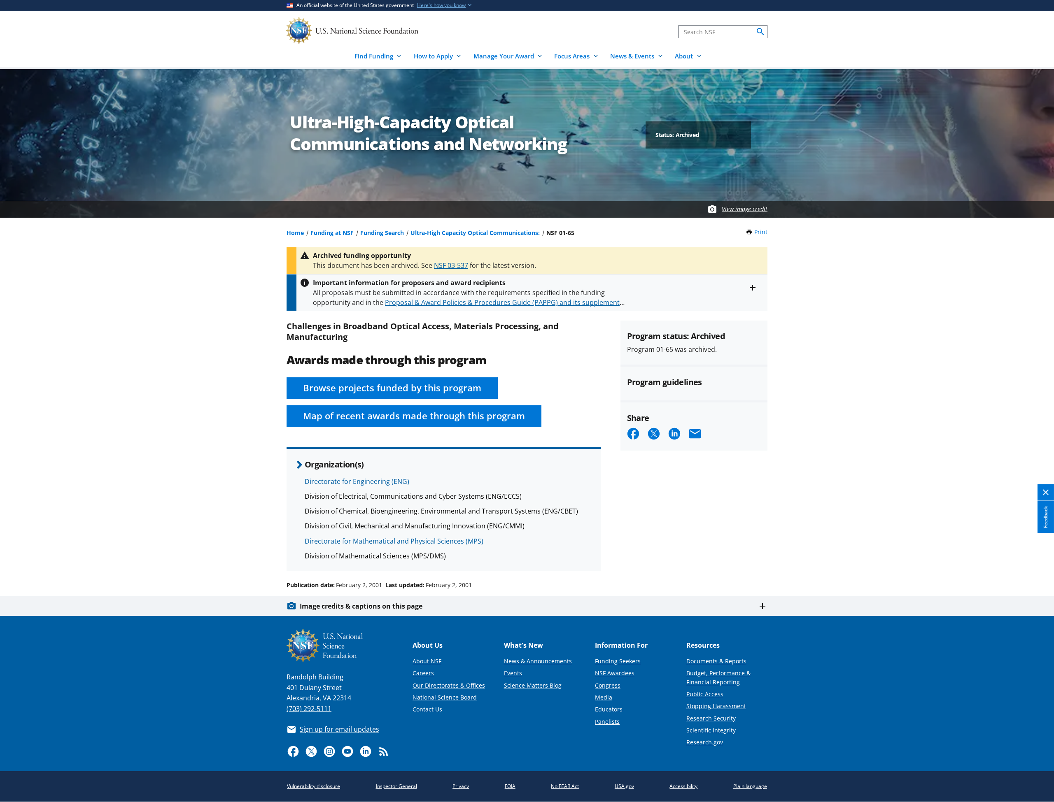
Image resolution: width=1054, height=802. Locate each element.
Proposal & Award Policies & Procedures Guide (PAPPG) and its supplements (504, 302)
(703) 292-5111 (309, 708)
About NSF (427, 661)
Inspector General (396, 786)
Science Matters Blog (533, 685)
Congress (607, 685)
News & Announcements (538, 661)
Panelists (607, 721)
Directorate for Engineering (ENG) (357, 481)
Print (760, 232)
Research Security (711, 718)
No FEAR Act (565, 786)
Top (1036, 553)
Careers (423, 673)
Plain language (750, 786)
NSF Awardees (614, 673)
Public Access (704, 694)
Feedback (1045, 517)
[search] (760, 32)
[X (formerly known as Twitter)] (311, 751)
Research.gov (704, 742)
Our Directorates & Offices (449, 685)
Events (513, 673)
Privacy (460, 786)
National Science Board (445, 697)
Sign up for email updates (339, 729)
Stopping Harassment (716, 706)
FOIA (510, 786)
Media (603, 697)
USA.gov (624, 786)
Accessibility (683, 786)
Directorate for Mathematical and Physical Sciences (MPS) (394, 541)
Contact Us (427, 709)
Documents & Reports (716, 661)
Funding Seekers (618, 661)
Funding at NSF (332, 233)
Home (295, 233)
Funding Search (382, 233)
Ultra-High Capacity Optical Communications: (475, 233)
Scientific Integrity (711, 730)
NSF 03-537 (451, 265)
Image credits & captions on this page (361, 606)
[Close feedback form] (1046, 492)
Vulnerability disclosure (313, 786)
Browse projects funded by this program (392, 387)
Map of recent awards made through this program (414, 415)
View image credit (744, 209)
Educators (609, 709)
